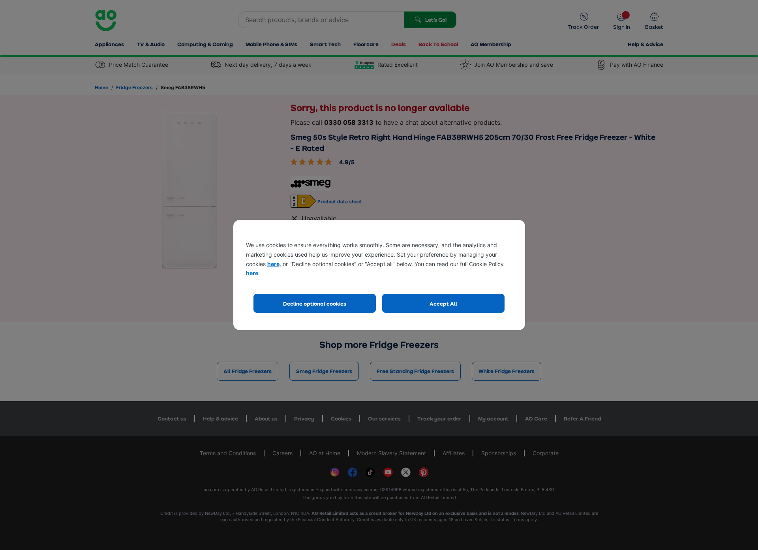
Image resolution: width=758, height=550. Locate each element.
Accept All (443, 303)
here (273, 264)
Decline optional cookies (314, 303)
